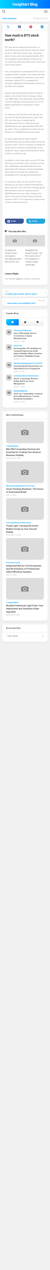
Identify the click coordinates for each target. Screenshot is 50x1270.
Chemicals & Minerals (22, 330)
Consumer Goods (13, 563)
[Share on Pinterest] (30, 27)
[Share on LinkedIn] (42, 27)
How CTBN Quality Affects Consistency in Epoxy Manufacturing (25, 335)
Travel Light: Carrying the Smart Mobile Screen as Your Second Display (22, 528)
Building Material (20, 391)
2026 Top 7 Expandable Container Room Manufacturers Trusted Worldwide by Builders (28, 396)
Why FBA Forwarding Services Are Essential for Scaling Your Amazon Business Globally (23, 452)
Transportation (12, 446)
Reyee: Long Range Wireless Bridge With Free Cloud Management (26, 381)
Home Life (18, 346)
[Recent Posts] (12, 322)
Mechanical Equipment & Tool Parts (28, 363)
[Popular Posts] (25, 322)
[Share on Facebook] (19, 27)
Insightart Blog (25, 4)
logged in (19, 279)
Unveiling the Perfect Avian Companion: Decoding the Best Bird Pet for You (13, 256)
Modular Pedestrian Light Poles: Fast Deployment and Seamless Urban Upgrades (24, 608)
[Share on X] (8, 27)
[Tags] (37, 322)
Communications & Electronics (26, 376)
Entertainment (9, 18)
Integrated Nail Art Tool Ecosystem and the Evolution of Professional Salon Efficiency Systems (23, 568)
